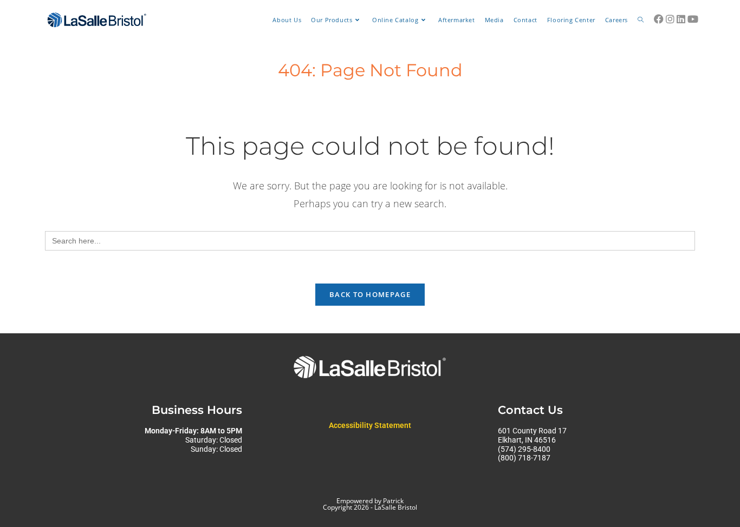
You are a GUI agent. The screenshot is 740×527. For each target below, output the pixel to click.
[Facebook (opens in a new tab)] (659, 19)
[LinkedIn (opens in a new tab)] (681, 19)
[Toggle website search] (640, 20)
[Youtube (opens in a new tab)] (692, 19)
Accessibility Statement (370, 425)
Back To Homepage (370, 294)
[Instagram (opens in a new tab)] (670, 19)
